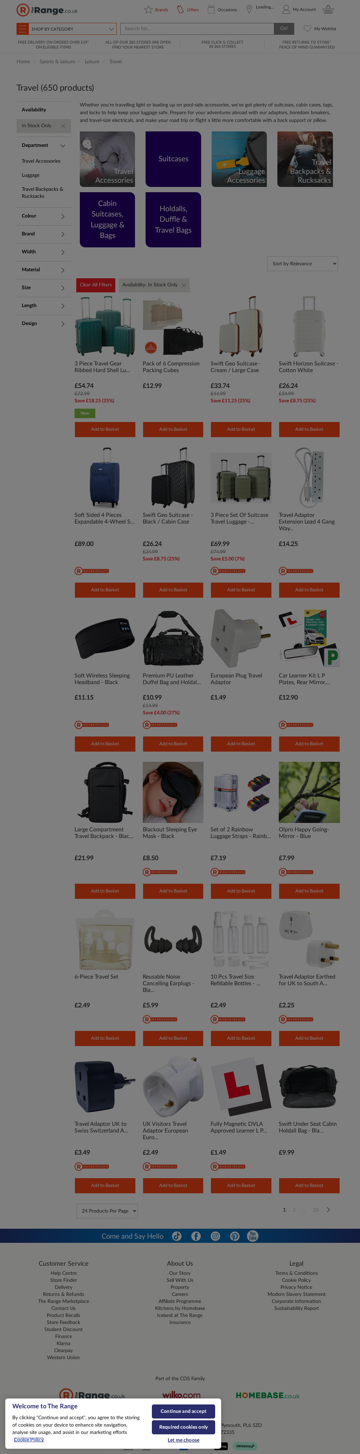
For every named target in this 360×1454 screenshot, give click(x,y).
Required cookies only (183, 1427)
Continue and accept (183, 1411)
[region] (113, 1423)
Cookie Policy (29, 1439)
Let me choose (183, 1440)
